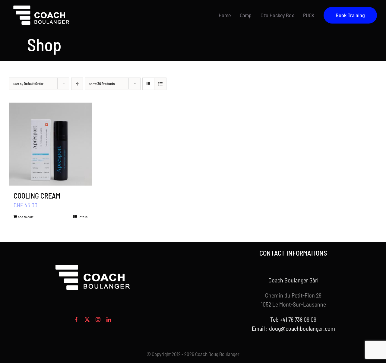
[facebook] (76, 319)
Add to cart (25, 217)
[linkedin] (108, 319)
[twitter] (87, 319)
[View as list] (160, 84)
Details (82, 217)
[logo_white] (41, 7)
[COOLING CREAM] (50, 144)
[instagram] (98, 319)
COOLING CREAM (37, 195)
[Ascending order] (77, 84)
